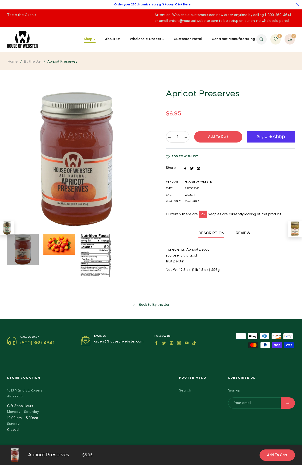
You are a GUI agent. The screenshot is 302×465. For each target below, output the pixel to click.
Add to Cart (277, 455)
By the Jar (32, 61)
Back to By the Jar (153, 304)
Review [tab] (243, 233)
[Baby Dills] (7, 228)
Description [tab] (211, 233)
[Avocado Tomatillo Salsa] (295, 229)
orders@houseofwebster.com (118, 341)
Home (13, 61)
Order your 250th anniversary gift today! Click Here (152, 4)
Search (185, 390)
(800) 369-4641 (37, 343)
